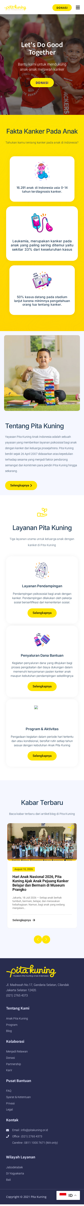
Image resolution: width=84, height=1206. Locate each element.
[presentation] (38, 939)
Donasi (42, 82)
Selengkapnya (22, 920)
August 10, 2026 (23, 869)
